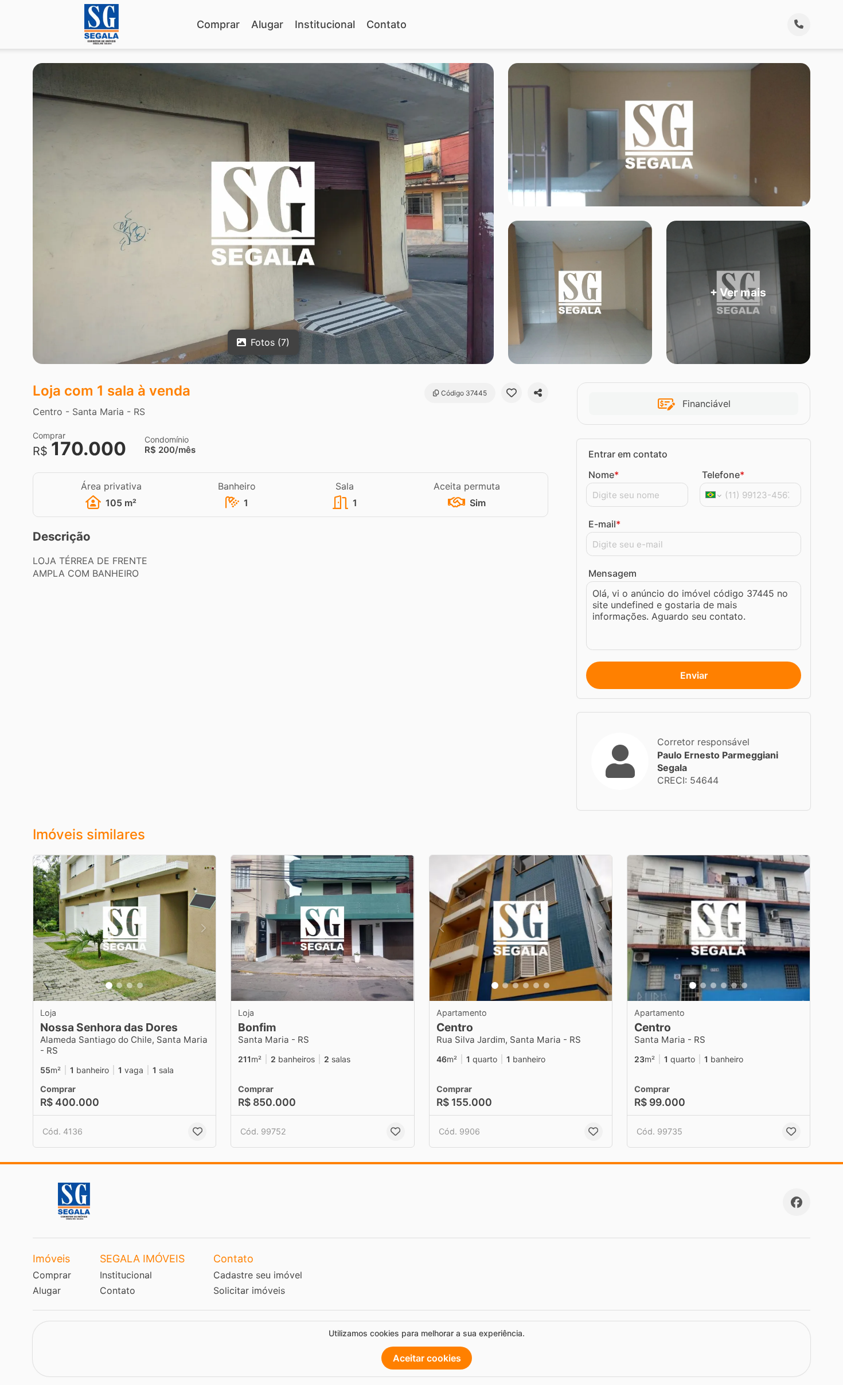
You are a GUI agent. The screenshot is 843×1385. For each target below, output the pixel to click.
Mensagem (612, 573)
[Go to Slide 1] (109, 985)
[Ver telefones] (798, 24)
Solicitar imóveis (249, 1290)
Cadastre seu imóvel (257, 1275)
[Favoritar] (511, 392)
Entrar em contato (628, 454)
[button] (124, 928)
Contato (386, 24)
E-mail (604, 524)
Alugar (267, 24)
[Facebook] (796, 1202)
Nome (603, 474)
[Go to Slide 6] (546, 985)
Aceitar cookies (427, 1358)
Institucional (325, 24)
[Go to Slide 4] (140, 985)
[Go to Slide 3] (129, 985)
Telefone (723, 474)
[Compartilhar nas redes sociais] (538, 392)
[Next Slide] (204, 928)
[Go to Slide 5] (536, 985)
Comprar (218, 24)
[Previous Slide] (45, 928)
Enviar (694, 675)
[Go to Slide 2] (119, 985)
